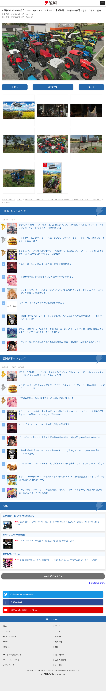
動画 (57, 647)
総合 (5, 626)
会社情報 (58, 665)
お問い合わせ (8, 665)
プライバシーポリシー (12, 660)
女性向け (58, 642)
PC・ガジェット (10, 636)
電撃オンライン (8, 200)
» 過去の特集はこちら (96, 583)
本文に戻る (53, 87)
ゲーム (19, 200)
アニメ (57, 631)
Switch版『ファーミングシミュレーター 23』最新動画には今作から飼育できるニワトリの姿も (63, 200)
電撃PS (58, 636)
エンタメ (6, 631)
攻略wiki (6, 647)
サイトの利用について (12, 655)
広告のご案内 (60, 660)
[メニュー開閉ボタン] (102, 3)
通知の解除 (59, 655)
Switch (6, 642)
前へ (15, 87)
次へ (90, 87)
